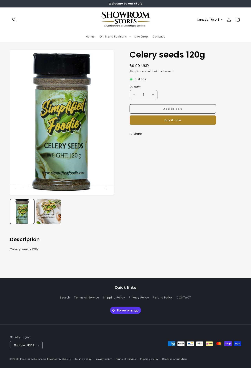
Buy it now (173, 120)
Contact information (174, 359)
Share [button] (138, 134)
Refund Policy (163, 297)
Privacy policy (103, 359)
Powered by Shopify (59, 359)
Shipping (136, 71)
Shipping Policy (114, 297)
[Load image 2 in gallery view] (48, 211)
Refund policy (83, 359)
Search (65, 297)
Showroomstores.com (33, 359)
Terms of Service (86, 297)
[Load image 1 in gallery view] (22, 211)
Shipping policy (148, 359)
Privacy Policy (139, 297)
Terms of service (125, 359)
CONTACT (184, 297)
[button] (14, 19)
